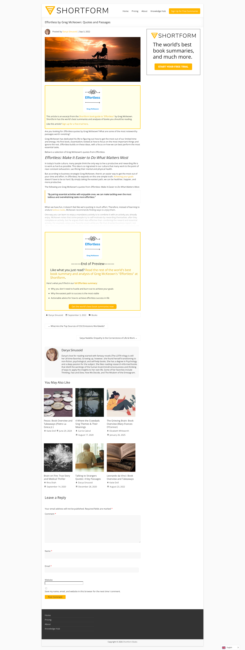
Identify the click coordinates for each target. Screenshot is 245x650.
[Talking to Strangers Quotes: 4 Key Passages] (89, 444)
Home (125, 11)
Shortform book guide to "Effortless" (96, 116)
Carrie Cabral (84, 430)
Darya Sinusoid (70, 31)
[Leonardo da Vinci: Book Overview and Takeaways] (121, 444)
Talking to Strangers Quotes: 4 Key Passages (88, 477)
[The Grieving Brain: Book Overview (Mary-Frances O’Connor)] (121, 389)
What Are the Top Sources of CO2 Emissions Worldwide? (76, 326)
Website (49, 579)
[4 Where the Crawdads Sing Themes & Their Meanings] (89, 389)
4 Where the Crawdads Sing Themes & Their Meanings (87, 424)
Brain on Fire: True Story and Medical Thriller (57, 477)
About (144, 11)
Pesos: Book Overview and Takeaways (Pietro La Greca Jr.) (58, 424)
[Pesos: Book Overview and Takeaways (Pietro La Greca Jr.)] (58, 389)
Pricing (135, 11)
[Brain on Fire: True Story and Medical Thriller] (58, 444)
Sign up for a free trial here (75, 123)
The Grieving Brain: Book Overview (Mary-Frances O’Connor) (120, 424)
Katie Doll (51, 430)
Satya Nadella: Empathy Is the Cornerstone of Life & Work (108, 338)
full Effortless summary (86, 283)
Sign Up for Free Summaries (184, 11)
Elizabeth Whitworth (119, 430)
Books (94, 315)
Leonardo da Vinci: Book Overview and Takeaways (120, 477)
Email (48, 566)
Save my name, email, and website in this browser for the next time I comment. (82, 591)
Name (48, 551)
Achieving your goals (123, 176)
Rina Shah (51, 482)
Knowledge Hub (158, 11)
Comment (50, 513)
